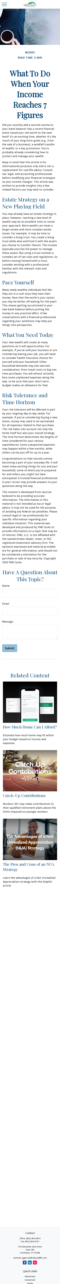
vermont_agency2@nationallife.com (30, 1257)
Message (7, 621)
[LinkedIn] (30, 1262)
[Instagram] (35, 1262)
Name (6, 585)
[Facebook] (25, 1262)
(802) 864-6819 (33, 1238)
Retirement (30, 1276)
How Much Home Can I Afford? (30, 726)
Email (5, 603)
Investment (30, 1280)
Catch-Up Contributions (24, 795)
